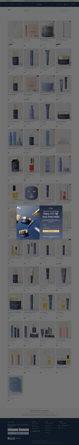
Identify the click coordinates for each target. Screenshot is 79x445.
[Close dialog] (18, 207)
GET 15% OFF (51, 231)
